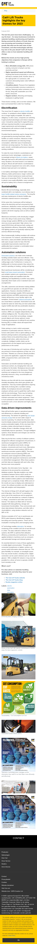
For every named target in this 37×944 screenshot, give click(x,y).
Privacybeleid (6, 879)
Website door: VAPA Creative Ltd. (12, 891)
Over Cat (4, 858)
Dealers (4, 864)
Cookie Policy (11, 935)
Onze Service (6, 861)
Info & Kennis (6, 867)
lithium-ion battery (22, 157)
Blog (5, 10)
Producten (5, 852)
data (8, 590)
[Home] (8, 3)
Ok (18, 940)
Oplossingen (6, 855)
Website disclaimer (8, 885)
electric (9, 586)
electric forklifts (25, 111)
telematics (20, 526)
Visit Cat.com (6, 888)
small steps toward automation (15, 272)
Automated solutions (8, 255)
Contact (4, 876)
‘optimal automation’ (25, 299)
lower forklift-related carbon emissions (14, 194)
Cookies (4, 882)
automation (10, 588)
